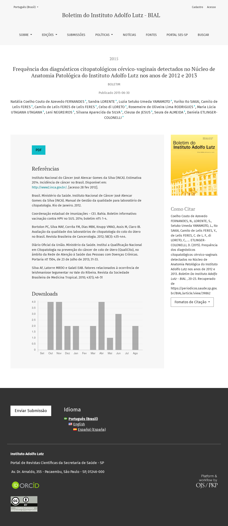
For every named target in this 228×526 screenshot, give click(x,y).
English (79, 424)
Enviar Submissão (31, 410)
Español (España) (92, 429)
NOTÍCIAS (129, 35)
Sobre (24, 35)
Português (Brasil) (27, 7)
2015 (114, 58)
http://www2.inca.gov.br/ (49, 187)
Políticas (102, 35)
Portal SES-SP (177, 35)
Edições (48, 35)
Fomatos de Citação (191, 302)
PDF (39, 150)
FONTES (151, 35)
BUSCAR (203, 35)
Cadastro (197, 7)
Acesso (211, 7)
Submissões (76, 35)
